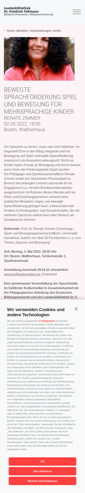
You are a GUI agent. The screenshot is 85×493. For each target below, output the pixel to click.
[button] (76, 309)
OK (43, 461)
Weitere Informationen (43, 480)
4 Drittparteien (47, 321)
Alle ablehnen (42, 471)
